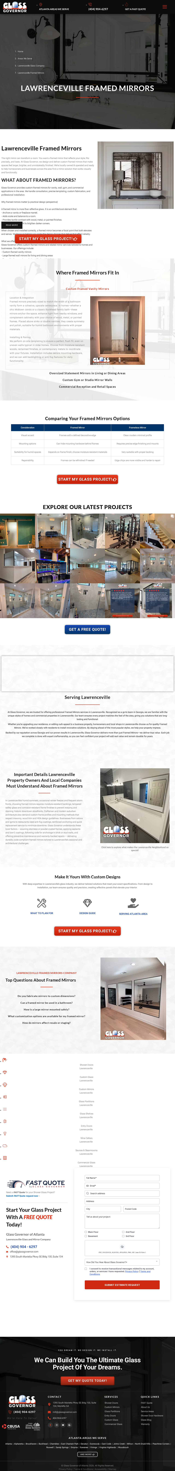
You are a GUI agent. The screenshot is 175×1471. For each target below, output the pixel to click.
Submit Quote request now (22, 1196)
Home (20, 51)
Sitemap (112, 1469)
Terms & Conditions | (84, 1469)
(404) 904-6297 (25, 1412)
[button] (165, 7)
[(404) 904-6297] (98, 7)
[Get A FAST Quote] (136, 7)
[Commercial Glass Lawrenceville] (87, 1113)
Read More (12, 225)
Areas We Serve (25, 58)
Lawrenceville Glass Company (31, 65)
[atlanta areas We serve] (54, 7)
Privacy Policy (65, 1469)
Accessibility (101, 1469)
